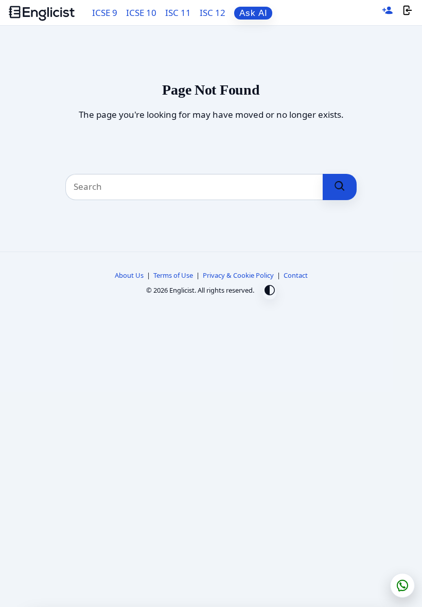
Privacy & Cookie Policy (238, 275)
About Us (129, 275)
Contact (296, 275)
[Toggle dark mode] (269, 291)
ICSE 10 (141, 13)
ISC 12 (212, 13)
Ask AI (253, 13)
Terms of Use (173, 275)
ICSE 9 (104, 13)
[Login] (407, 13)
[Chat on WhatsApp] (402, 585)
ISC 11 (178, 13)
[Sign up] (387, 13)
